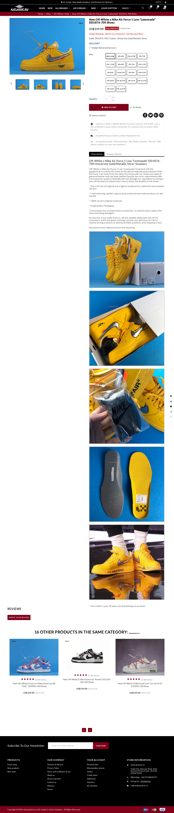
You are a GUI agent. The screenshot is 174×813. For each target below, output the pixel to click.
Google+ (156, 115)
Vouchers (91, 782)
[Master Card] (154, 809)
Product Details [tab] (114, 154)
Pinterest (161, 115)
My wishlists (92, 786)
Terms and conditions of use (59, 772)
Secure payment (54, 779)
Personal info (92, 764)
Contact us (51, 782)
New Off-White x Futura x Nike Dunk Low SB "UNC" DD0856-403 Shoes (34, 684)
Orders (90, 772)
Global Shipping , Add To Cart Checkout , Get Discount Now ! (116, 34)
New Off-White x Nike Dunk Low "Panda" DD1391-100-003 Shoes (87, 680)
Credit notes (92, 775)
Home (42, 8)
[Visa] (162, 809)
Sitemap (50, 786)
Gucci (126, 8)
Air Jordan (80, 8)
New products (13, 768)
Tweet (150, 115)
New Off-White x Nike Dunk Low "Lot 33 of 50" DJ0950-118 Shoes (140, 684)
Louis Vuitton (110, 8)
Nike (94, 8)
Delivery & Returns (55, 764)
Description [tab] (96, 154)
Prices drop (12, 764)
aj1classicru (146, 781)
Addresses (91, 779)
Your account (96, 760)
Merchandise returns (96, 768)
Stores (50, 789)
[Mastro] (146, 809)
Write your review (19, 617)
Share (145, 115)
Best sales (11, 772)
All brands (62, 8)
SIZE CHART (94, 43)
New (50, 8)
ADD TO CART (108, 107)
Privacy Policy (53, 768)
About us (51, 775)
